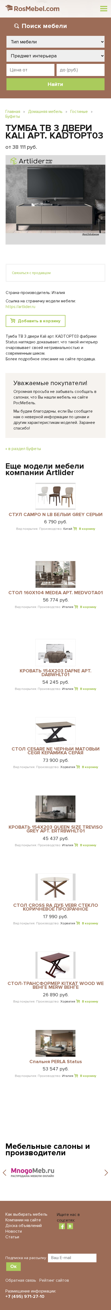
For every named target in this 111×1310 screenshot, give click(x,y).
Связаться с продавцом (31, 273)
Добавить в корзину (39, 321)
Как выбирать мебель (26, 1214)
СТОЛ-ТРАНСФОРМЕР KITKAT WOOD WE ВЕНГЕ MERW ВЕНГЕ (56, 985)
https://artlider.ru (20, 306)
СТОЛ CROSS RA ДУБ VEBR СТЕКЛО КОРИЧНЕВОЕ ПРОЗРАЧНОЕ (55, 907)
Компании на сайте (23, 1220)
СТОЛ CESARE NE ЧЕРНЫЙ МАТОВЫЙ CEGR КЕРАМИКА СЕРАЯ (56, 751)
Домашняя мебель (45, 111)
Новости (13, 1231)
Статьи (12, 1237)
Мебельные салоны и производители (47, 1149)
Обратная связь (20, 1280)
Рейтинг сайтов (54, 1280)
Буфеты (12, 116)
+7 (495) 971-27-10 (24, 1296)
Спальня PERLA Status (55, 1062)
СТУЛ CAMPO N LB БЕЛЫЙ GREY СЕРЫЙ (56, 515)
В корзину (87, 529)
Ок (13, 1266)
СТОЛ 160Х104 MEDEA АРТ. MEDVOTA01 (55, 593)
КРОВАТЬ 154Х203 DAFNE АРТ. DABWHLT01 (55, 673)
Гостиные (79, 111)
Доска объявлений (23, 1225)
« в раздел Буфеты (23, 448)
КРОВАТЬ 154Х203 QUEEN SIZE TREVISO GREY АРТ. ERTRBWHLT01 (56, 829)
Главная (12, 111)
